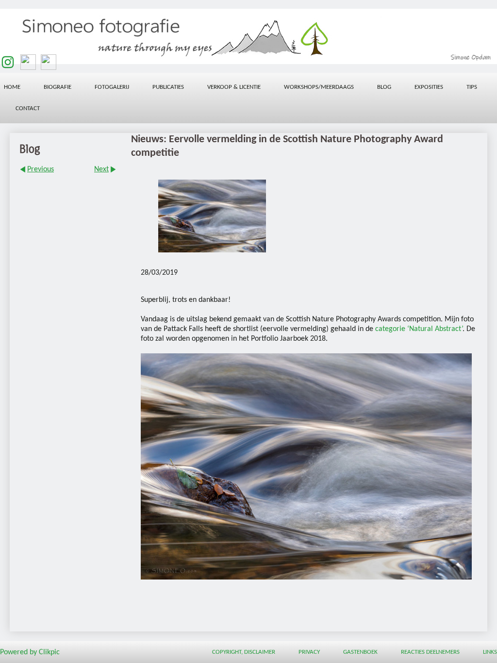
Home (12, 87)
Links (490, 652)
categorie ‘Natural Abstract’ (419, 329)
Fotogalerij (112, 87)
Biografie (57, 87)
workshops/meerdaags (319, 87)
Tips (471, 87)
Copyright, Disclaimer (243, 652)
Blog (384, 87)
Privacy (309, 652)
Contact (28, 108)
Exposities (428, 87)
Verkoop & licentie (234, 87)
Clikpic (49, 652)
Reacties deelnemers (430, 652)
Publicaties (168, 87)
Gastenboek (360, 652)
